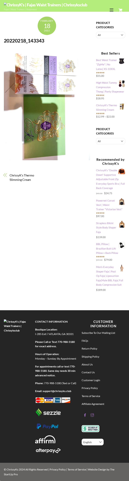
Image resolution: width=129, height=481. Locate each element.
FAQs (85, 340)
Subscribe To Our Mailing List (98, 332)
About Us (87, 364)
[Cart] (120, 10)
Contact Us (88, 372)
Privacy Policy (90, 388)
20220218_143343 (24, 40)
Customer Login (91, 380)
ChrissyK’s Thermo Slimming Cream (22, 177)
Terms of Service (91, 396)
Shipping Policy (90, 356)
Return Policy (89, 348)
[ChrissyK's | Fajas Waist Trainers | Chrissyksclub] (45, 4)
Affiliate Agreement (93, 403)
